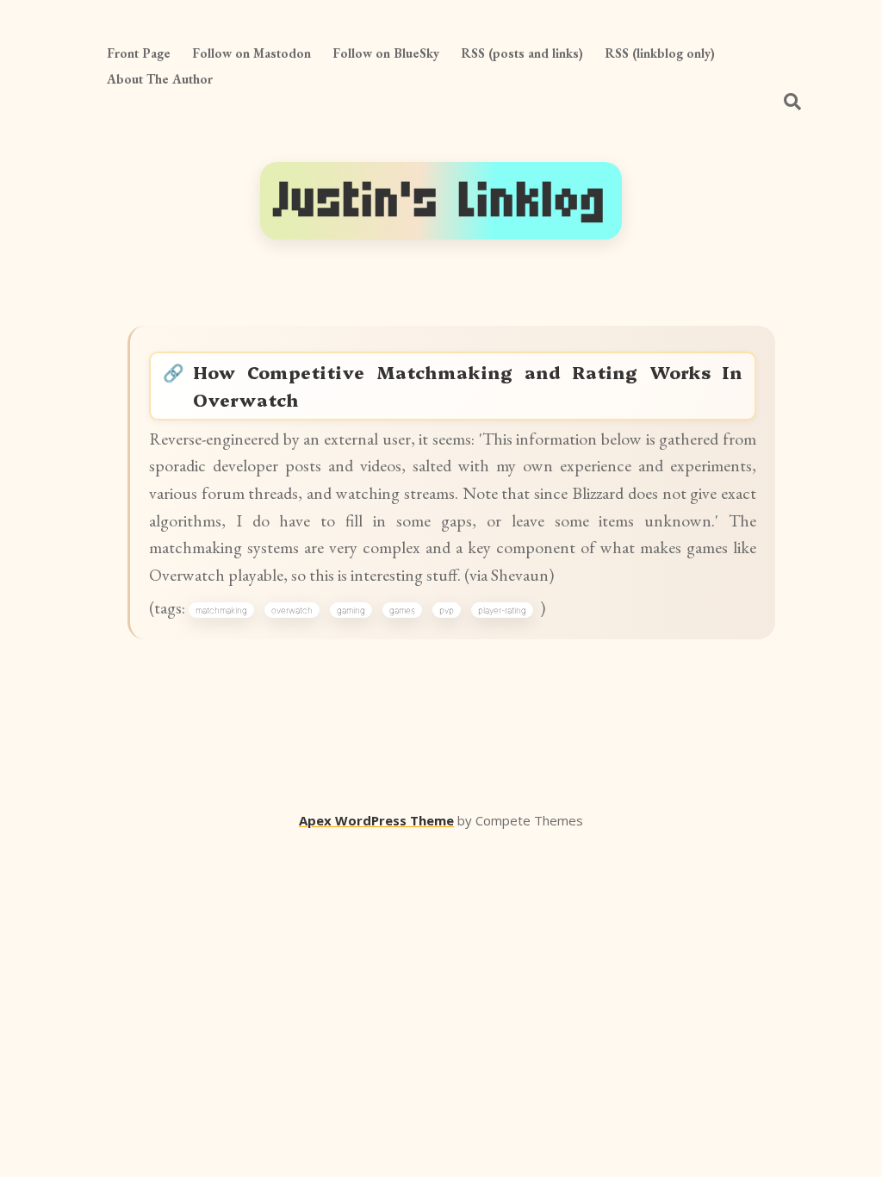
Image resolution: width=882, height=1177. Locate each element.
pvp (446, 610)
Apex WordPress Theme (376, 820)
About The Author (160, 79)
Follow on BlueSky (385, 53)
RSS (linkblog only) (660, 53)
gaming (351, 610)
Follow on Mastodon (251, 53)
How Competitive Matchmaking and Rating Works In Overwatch (467, 385)
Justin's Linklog (441, 200)
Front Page (139, 53)
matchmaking (221, 610)
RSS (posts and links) (522, 53)
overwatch (292, 610)
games (402, 610)
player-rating (502, 610)
